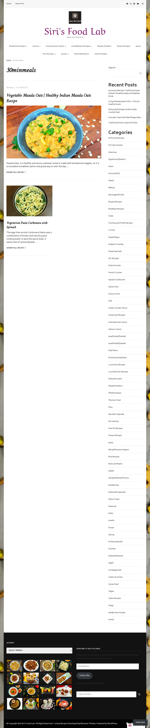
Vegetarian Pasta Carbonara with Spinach (26, 225)
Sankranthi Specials (117, 492)
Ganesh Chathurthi (116, 280)
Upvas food (113, 584)
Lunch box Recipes (116, 365)
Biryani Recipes (115, 202)
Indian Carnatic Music (117, 308)
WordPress (112, 723)
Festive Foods (114, 265)
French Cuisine (115, 272)
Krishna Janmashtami (117, 357)
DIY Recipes (113, 258)
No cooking (113, 421)
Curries (35, 46)
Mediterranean (114, 393)
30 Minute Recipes (116, 138)
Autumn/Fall (114, 173)
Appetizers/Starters (117, 159)
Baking (111, 187)
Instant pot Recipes (116, 315)
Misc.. (111, 407)
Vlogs (110, 605)
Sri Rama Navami (115, 542)
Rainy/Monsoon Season (118, 449)
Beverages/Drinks (116, 195)
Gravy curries (114, 294)
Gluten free (113, 287)
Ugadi (111, 563)
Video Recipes (101, 54)
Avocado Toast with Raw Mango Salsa (124, 117)
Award (111, 180)
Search (111, 68)
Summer (112, 549)
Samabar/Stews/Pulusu (118, 478)
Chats (110, 216)
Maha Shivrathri (115, 379)
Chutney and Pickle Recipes (120, 223)
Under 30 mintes (115, 577)
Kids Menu (113, 350)
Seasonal (112, 506)
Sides (110, 513)
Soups (111, 527)
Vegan (111, 591)
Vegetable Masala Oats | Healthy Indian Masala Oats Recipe (48, 98)
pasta (138, 46)
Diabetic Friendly (115, 244)
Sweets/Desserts (81, 54)
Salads (111, 471)
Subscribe (84, 675)
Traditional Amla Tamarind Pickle (122, 123)
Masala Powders (104, 46)
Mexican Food (114, 400)
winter (111, 619)
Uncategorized (114, 570)
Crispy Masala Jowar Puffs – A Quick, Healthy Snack (124, 103)
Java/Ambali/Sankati (117, 336)
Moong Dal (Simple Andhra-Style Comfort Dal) (122, 111)
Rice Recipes (48, 54)
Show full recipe (15, 172)
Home (8, 3)
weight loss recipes (116, 612)
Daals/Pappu (114, 237)
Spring (111, 534)
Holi (110, 301)
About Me (19, 3)
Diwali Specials (115, 251)
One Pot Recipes (115, 428)
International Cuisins (55, 46)
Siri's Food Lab (75, 30)
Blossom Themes (88, 723)
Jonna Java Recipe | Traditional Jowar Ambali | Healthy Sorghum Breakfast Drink (124, 93)
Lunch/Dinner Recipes (80, 46)
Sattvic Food (113, 499)
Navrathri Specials (116, 414)
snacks (64, 54)
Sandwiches (113, 485)
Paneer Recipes (123, 46)
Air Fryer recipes (115, 145)
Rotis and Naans (115, 464)
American (112, 152)
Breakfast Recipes (17, 46)
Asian (110, 166)
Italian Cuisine (114, 329)
